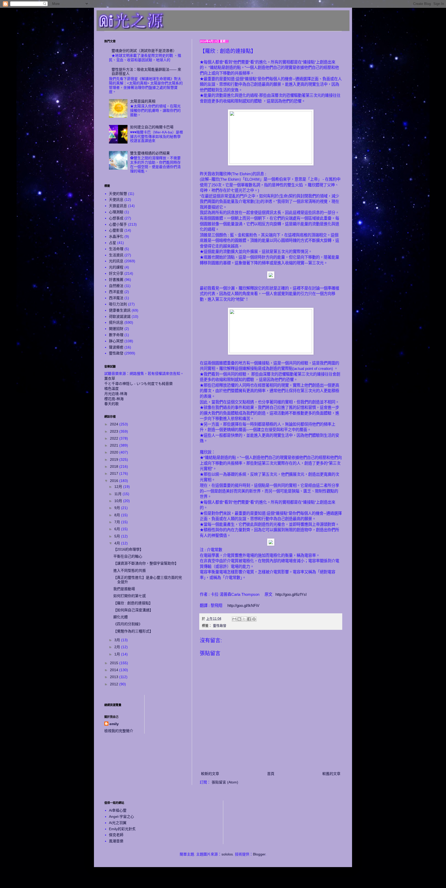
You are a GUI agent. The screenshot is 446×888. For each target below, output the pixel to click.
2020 (114, 452)
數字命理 (116, 335)
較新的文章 (210, 774)
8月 (117, 515)
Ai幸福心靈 (117, 810)
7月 (117, 522)
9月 (117, 508)
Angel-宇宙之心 (121, 816)
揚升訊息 (116, 322)
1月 (117, 654)
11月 (118, 494)
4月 (117, 543)
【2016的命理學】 (128, 549)
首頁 (270, 774)
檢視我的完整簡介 (118, 731)
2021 (114, 445)
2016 (114, 481)
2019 (114, 459)
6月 (117, 529)
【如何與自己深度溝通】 (133, 610)
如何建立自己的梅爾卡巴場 (151, 127)
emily (114, 724)
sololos (227, 854)
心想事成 (116, 218)
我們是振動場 (124, 589)
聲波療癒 (116, 347)
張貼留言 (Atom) (225, 782)
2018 (114, 466)
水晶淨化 (116, 236)
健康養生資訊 (120, 310)
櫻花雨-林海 (114, 399)
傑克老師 (116, 835)
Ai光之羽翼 (117, 823)
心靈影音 (116, 230)
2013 (114, 677)
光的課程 (116, 267)
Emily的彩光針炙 (122, 829)
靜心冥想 (116, 341)
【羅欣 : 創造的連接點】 (133, 603)
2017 (114, 473)
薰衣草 (109, 378)
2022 (114, 438)
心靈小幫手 (118, 224)
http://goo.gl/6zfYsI (291, 594)
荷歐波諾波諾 (120, 316)
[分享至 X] (244, 619)
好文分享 (116, 273)
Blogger (259, 854)
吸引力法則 (118, 304)
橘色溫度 (111, 388)
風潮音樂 (116, 841)
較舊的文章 (331, 774)
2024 (114, 424)
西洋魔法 (116, 298)
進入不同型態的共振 (129, 570)
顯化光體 (120, 617)
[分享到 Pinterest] (254, 619)
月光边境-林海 (115, 394)
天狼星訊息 (118, 206)
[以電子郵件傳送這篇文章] (234, 619)
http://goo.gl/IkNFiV (242, 605)
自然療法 (116, 286)
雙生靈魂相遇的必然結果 (150, 153)
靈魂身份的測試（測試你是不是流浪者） (144, 51)
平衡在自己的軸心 (127, 556)
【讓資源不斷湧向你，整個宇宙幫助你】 (145, 563)
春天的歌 (111, 404)
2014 (114, 670)
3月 (117, 640)
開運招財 (116, 329)
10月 (118, 501)
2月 (117, 647)
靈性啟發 (219, 626)
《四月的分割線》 (127, 624)
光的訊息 (116, 261)
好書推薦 (116, 280)
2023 (114, 431)
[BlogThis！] (239, 619)
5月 (117, 536)
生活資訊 (116, 255)
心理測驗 (116, 212)
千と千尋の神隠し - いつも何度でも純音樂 (138, 384)
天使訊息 (116, 199)
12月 (118, 487)
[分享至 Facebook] (249, 619)
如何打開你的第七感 (129, 596)
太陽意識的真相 (142, 101)
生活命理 (116, 249)
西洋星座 (116, 292)
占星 (112, 243)
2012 (114, 684)
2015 (114, 663)
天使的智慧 (118, 194)
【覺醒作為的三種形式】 (133, 631)
